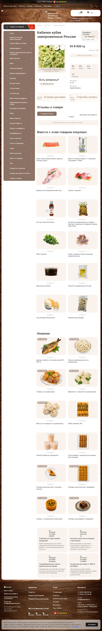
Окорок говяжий (74, 190)
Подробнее (75, 627)
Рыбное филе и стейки (18, 43)
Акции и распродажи (36, 595)
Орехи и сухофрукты (17, 128)
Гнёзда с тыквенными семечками (49, 519)
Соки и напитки (15, 138)
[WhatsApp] (46, 614)
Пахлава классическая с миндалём (81, 487)
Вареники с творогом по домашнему (82, 392)
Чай (11, 163)
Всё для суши (15, 83)
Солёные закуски (16, 68)
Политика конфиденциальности (12, 602)
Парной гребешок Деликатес (47, 455)
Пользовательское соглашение (11, 597)
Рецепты (22, 6)
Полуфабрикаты (16, 133)
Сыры (12, 148)
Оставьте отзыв (47, 114)
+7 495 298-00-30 (46, 84)
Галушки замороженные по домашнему (78, 361)
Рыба (12, 33)
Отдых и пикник (16, 178)
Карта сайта (8, 591)
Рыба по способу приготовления (16, 38)
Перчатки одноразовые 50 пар (79, 286)
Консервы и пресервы (18, 108)
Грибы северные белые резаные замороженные (80, 255)
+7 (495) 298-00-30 (84, 592)
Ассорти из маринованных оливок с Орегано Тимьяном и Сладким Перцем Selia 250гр (82, 224)
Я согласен (92, 624)
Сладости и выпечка (17, 168)
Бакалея (13, 78)
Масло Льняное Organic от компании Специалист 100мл (81, 160)
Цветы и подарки (16, 158)
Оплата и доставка (10, 6)
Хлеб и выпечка (15, 153)
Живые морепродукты (18, 73)
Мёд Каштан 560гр (43, 286)
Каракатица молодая (76, 318)
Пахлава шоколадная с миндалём (80, 519)
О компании (57, 592)
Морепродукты (15, 48)
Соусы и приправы (17, 143)
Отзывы (30, 6)
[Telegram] (39, 614)
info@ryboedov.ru (83, 599)
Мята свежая (41, 254)
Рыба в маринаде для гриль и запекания (21, 53)
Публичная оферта (11, 594)
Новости (56, 595)
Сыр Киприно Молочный (45, 318)
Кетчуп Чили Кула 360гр (45, 222)
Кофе (11, 113)
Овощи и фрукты (16, 123)
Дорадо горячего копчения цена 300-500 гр (50, 361)
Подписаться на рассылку (38, 599)
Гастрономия (15, 88)
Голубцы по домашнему (45, 392)
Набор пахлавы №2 (75, 423)
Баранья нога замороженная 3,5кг (49, 190)
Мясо (12, 63)
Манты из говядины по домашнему (49, 423)
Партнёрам (47, 6)
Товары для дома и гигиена (20, 173)
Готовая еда (14, 93)
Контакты (38, 6)
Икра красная (15, 58)
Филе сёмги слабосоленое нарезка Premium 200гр (49, 160)
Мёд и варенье (15, 118)
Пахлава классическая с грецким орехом (48, 488)
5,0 (58, 613)
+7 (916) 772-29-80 (84, 594)
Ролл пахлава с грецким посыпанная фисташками (82, 456)
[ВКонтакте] (31, 614)
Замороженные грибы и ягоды (18, 103)
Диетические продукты (18, 98)
